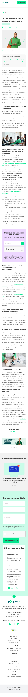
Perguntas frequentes (14, 676)
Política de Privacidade (14, 648)
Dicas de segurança (14, 669)
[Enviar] (22, 243)
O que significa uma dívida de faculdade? (14, 60)
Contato (14, 679)
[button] (3, 5)
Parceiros (14, 638)
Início (6, 12)
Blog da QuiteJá (14, 663)
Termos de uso (14, 650)
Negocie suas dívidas (14, 640)
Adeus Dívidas (6, 24)
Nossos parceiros (14, 656)
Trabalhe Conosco (14, 642)
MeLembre (14, 671)
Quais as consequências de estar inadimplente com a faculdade (14, 62)
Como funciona (14, 658)
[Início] (3, 12)
